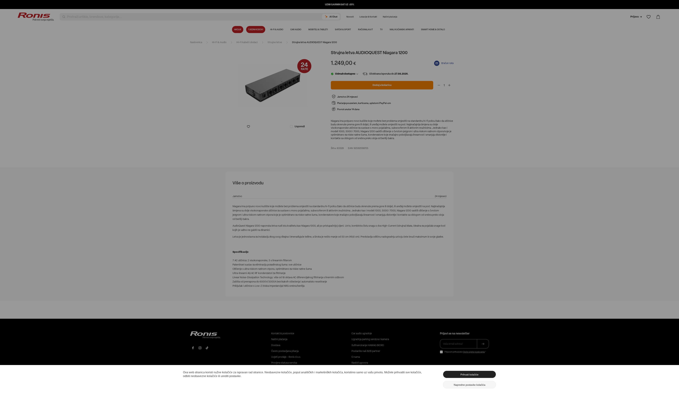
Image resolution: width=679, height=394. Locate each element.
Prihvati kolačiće (469, 374)
